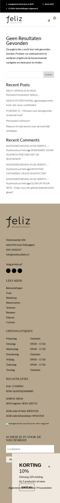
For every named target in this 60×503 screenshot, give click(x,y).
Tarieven (10, 307)
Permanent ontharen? (18, 120)
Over (9, 292)
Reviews (10, 312)
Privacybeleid (44, 487)
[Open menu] (49, 20)
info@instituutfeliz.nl (17, 254)
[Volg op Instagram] (14, 270)
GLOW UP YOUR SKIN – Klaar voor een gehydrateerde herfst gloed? (30, 187)
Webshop (11, 297)
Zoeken (48, 74)
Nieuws (10, 317)
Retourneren (13, 302)
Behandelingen (14, 287)
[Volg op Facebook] (8, 270)
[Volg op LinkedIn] (20, 270)
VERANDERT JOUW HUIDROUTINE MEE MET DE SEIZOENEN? (29, 154)
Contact (10, 322)
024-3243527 (13, 249)
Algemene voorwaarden (22, 487)
